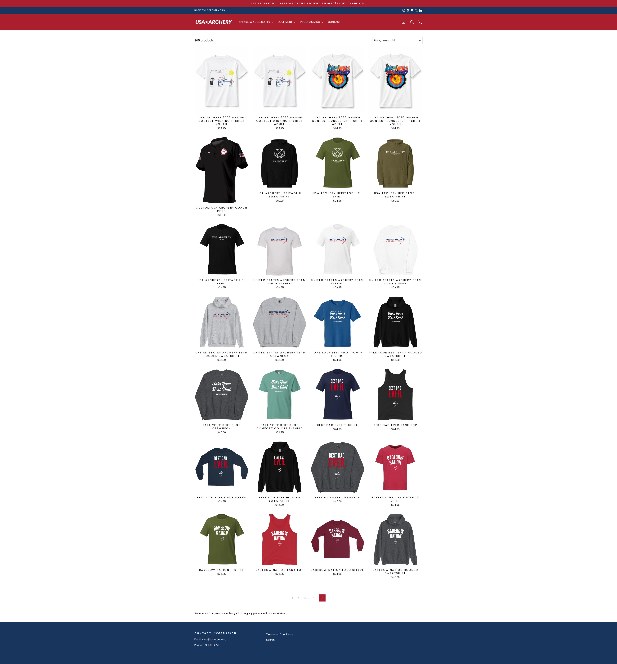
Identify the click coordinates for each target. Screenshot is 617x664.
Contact (334, 22)
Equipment (285, 22)
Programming (310, 22)
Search (270, 640)
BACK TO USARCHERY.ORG (209, 10)
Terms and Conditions (279, 634)
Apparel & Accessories (255, 22)
